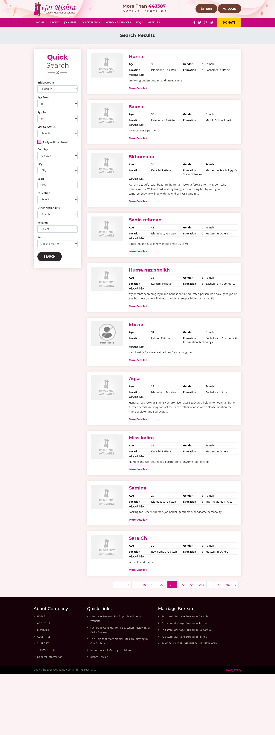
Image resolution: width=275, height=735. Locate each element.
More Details (137, 88)
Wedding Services (118, 22)
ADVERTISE (44, 636)
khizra (136, 324)
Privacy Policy (233, 670)
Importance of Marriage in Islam (110, 650)
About (54, 22)
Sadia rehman (145, 219)
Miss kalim (141, 437)
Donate (229, 22)
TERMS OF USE (46, 650)
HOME (41, 616)
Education (43, 193)
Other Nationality (48, 208)
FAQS (139, 22)
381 (218, 585)
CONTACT (43, 630)
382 (227, 585)
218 (143, 585)
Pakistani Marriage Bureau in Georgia (184, 616)
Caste (41, 179)
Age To (41, 112)
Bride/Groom (45, 82)
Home (41, 22)
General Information (49, 657)
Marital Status (46, 127)
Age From (43, 97)
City (39, 164)
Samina (137, 488)
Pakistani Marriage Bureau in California (186, 630)
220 (162, 585)
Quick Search (91, 22)
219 (152, 585)
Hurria (136, 56)
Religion (42, 222)
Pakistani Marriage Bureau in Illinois (184, 636)
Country (42, 149)
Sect (40, 237)
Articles (154, 22)
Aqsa (135, 378)
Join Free (70, 22)
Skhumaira (141, 156)
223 (191, 585)
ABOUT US (43, 623)
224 (201, 585)
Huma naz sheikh (149, 270)
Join (208, 8)
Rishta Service (99, 657)
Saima (136, 106)
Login (231, 8)
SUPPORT (43, 643)
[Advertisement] (137, 707)
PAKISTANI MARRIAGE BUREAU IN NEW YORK (189, 643)
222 (182, 585)
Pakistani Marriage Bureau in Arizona (184, 623)
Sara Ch (138, 538)
